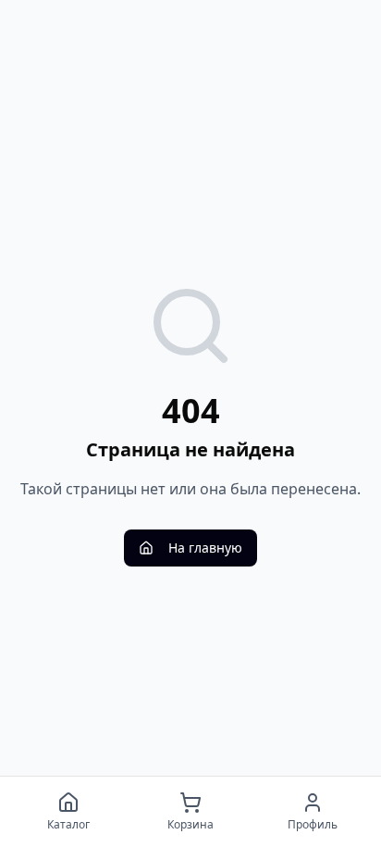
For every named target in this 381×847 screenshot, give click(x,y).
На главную (205, 547)
